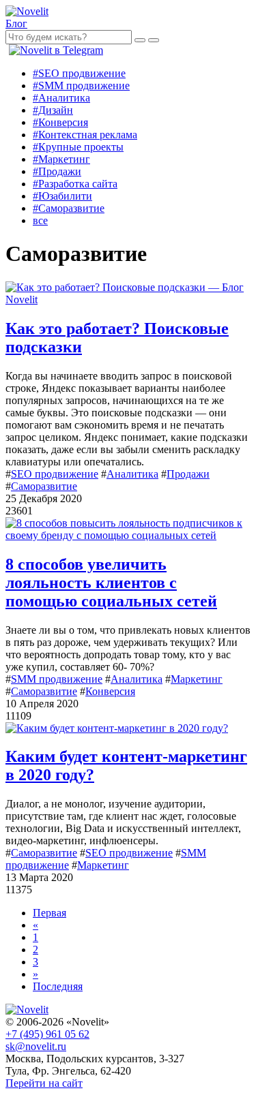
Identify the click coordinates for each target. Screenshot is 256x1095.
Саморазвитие (44, 486)
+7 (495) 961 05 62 (47, 1034)
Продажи (188, 474)
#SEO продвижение (79, 73)
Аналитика (132, 474)
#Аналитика (61, 98)
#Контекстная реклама (85, 134)
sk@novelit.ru (35, 1046)
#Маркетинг (61, 159)
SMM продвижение (56, 679)
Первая (49, 913)
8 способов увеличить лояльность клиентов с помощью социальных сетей (111, 582)
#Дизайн (53, 110)
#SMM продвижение (81, 85)
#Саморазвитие (68, 208)
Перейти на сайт (44, 1083)
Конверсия (110, 691)
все (40, 220)
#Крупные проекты (78, 147)
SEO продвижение (54, 474)
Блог (16, 23)
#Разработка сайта (75, 183)
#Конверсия (60, 122)
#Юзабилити (62, 196)
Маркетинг (197, 679)
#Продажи (57, 171)
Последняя (58, 986)
